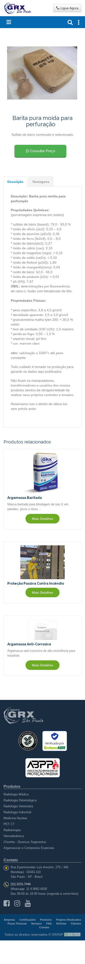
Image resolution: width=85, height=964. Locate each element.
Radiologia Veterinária (18, 806)
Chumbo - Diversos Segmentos (25, 842)
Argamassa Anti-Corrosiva (29, 644)
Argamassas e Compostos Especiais (29, 848)
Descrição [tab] (15, 182)
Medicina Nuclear (15, 818)
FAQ (49, 923)
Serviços (36, 923)
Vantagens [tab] (40, 182)
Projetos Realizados (68, 919)
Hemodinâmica (14, 836)
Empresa (9, 919)
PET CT (9, 824)
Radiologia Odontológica (20, 800)
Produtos (46, 919)
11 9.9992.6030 (36, 889)
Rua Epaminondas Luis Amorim (32, 867)
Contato (44, 927)
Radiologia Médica (16, 794)
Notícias (61, 923)
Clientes (76, 923)
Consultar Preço (42, 151)
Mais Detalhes (42, 519)
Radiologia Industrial (17, 812)
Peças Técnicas (17, 923)
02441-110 (34, 872)
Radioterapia (12, 830)
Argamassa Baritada (24, 498)
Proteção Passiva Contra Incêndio (35, 583)
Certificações (27, 919)
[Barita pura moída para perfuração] (42, 73)
